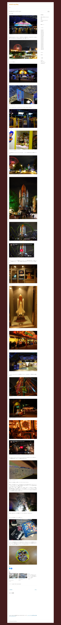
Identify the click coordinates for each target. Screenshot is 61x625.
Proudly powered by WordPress (13, 621)
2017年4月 (42, 39)
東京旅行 (10, 589)
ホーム (10, 7)
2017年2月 (42, 41)
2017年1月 (42, 42)
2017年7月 (42, 37)
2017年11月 (42, 34)
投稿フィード (42, 61)
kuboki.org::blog (13, 4)
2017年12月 (42, 33)
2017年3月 (42, 40)
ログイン (42, 60)
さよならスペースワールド (44, 20)
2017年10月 (42, 35)
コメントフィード (43, 62)
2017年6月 (42, 38)
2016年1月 (42, 47)
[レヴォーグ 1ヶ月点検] (23, 575)
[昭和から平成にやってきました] (13, 575)
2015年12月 (42, 48)
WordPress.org (43, 63)
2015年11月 (42, 49)
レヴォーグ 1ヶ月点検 (22, 578)
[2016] (33, 576)
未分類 (42, 54)
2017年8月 (42, 36)
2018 (36, 589)
